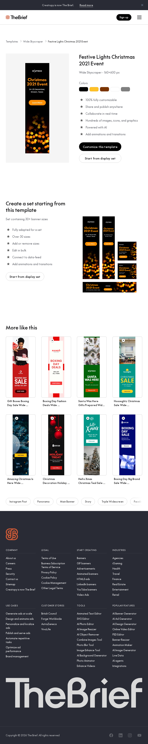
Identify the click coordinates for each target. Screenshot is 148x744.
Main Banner (67, 501)
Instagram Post (18, 501)
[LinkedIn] (120, 735)
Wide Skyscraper (33, 41)
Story (88, 501)
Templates (12, 41)
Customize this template (100, 147)
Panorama (43, 501)
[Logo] (12, 534)
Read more (86, 5)
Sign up (123, 17)
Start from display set (100, 158)
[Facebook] (111, 735)
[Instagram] (130, 735)
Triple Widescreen (112, 501)
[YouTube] (139, 735)
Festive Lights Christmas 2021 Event (68, 41)
